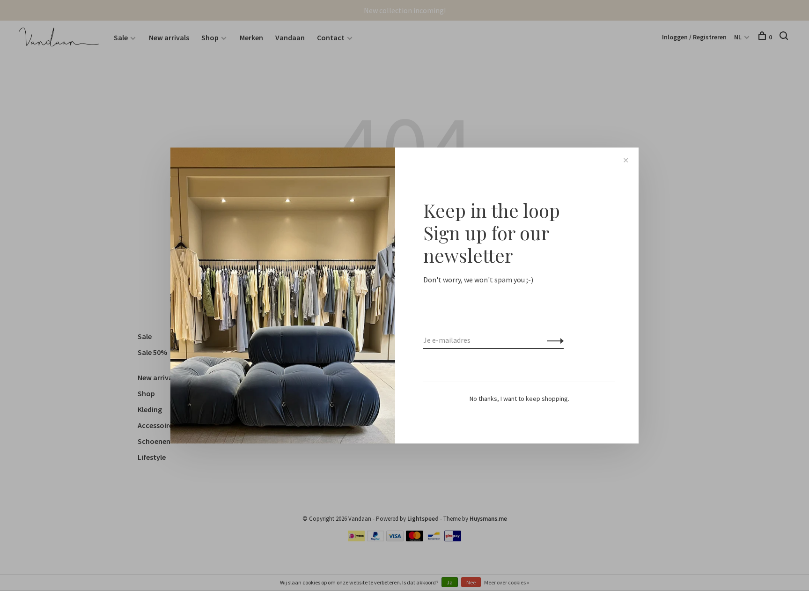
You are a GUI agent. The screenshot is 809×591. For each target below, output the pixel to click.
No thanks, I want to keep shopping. (519, 398)
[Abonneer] (553, 340)
